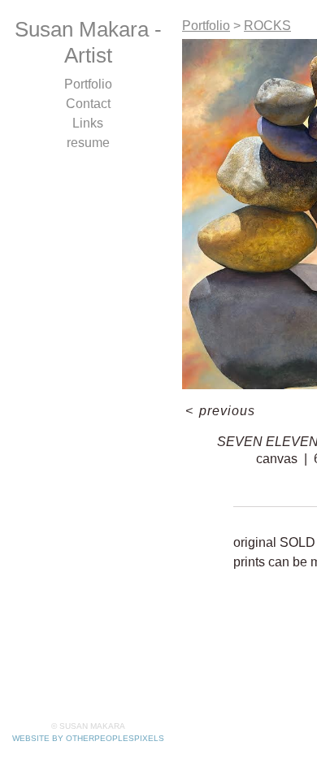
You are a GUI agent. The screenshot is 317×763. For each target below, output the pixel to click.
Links (87, 123)
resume (88, 143)
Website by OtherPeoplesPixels (88, 738)
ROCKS (267, 26)
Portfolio (88, 84)
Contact (88, 104)
